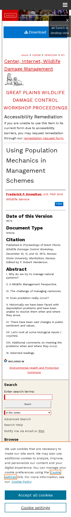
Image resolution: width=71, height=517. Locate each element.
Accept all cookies (35, 495)
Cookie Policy (22, 482)
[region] (35, 479)
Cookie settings (35, 507)
